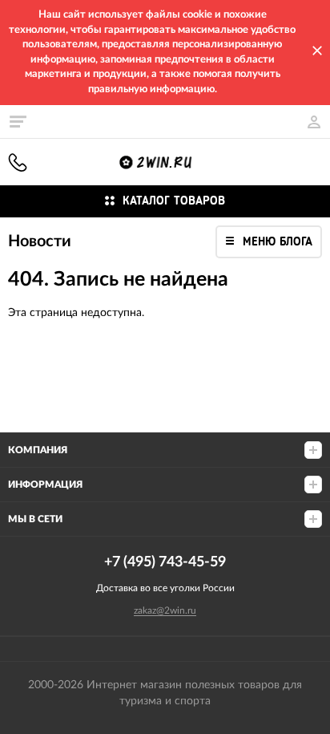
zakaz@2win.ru (165, 610)
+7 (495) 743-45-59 (17, 162)
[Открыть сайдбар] (17, 121)
